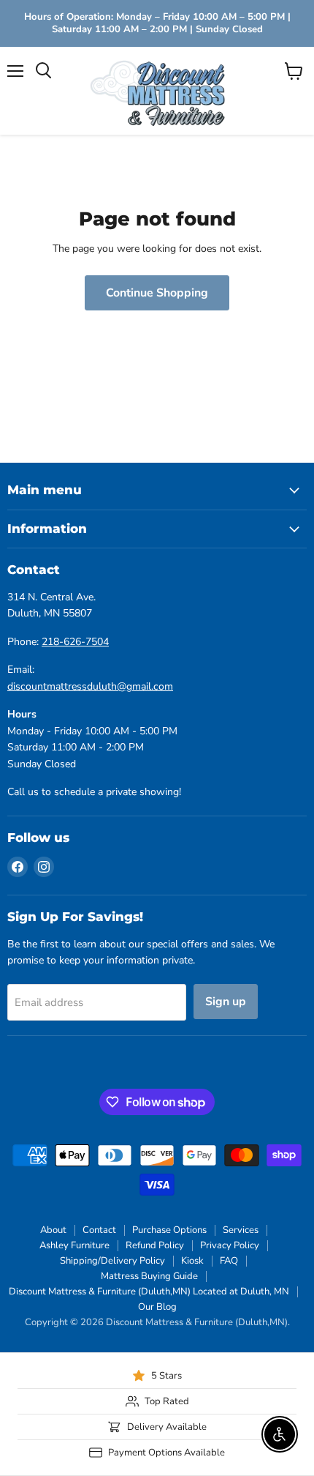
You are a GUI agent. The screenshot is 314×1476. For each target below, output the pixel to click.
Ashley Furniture (74, 1245)
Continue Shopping (157, 293)
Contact (99, 1230)
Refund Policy (155, 1245)
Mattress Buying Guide (149, 1276)
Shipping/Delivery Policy (112, 1260)
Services (241, 1230)
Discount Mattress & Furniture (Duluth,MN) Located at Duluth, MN (149, 1291)
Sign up (225, 1002)
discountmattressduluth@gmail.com (90, 686)
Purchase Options (169, 1230)
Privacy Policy (229, 1245)
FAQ (229, 1260)
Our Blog (157, 1306)
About (53, 1230)
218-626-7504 (75, 642)
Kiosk (192, 1260)
